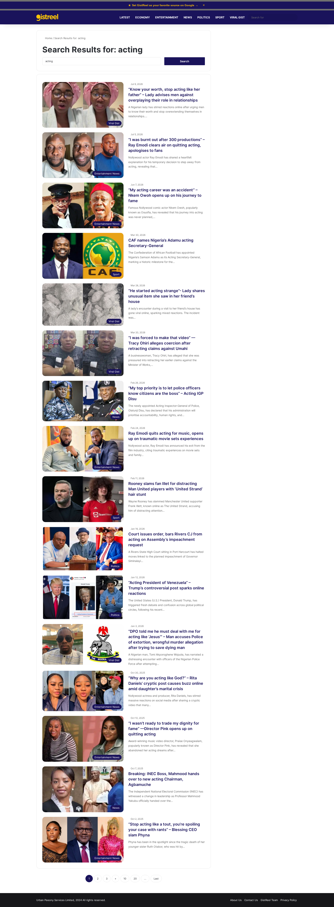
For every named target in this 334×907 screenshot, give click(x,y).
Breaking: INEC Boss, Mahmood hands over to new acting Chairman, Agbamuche (163, 779)
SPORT (219, 17)
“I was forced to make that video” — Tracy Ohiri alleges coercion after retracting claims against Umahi (161, 343)
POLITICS (203, 17)
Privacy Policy (288, 900)
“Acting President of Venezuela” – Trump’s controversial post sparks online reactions (166, 588)
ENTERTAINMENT (166, 17)
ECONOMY (142, 17)
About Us (236, 900)
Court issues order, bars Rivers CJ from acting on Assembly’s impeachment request (165, 539)
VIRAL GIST (237, 17)
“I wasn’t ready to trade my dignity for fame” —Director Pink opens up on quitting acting (163, 728)
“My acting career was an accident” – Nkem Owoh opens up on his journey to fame (164, 195)
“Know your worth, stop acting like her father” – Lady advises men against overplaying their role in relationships (164, 95)
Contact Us (251, 900)
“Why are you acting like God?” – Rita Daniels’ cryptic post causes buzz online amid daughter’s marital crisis (165, 683)
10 (125, 878)
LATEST (125, 17)
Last (156, 878)
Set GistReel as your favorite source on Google (163, 5)
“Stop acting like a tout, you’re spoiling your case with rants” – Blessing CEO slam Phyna (164, 829)
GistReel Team (269, 900)
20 (135, 878)
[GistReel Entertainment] (47, 17)
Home (48, 38)
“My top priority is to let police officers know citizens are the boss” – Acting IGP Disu (166, 393)
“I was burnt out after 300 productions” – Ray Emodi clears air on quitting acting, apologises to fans (166, 145)
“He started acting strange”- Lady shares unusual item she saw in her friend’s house (166, 296)
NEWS (188, 17)
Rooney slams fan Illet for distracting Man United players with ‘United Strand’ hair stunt (165, 489)
